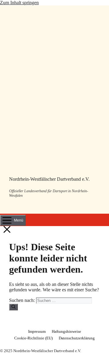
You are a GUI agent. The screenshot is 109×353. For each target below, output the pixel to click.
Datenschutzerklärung (77, 338)
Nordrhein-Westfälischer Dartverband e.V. (49, 179)
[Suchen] (13, 307)
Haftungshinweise (66, 331)
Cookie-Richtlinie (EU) (33, 338)
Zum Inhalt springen (19, 2)
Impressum (37, 331)
